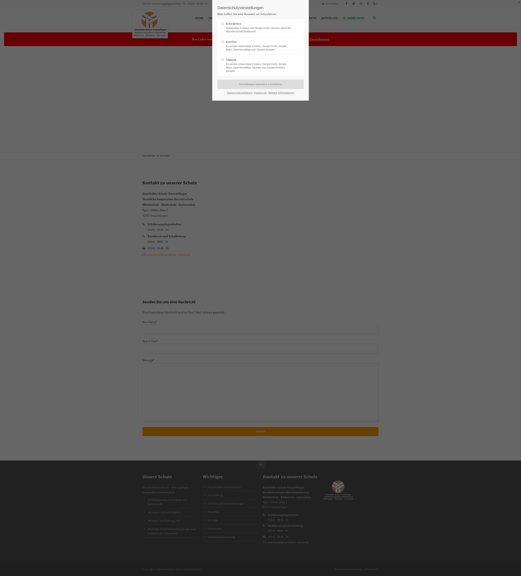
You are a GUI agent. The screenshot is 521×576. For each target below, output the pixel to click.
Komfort (256, 45)
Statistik (256, 65)
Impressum (260, 92)
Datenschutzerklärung (240, 92)
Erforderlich (258, 27)
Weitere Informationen (281, 92)
